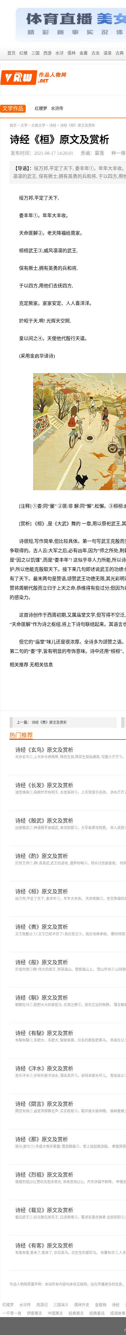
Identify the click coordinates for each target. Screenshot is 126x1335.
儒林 (71, 53)
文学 (24, 125)
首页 (11, 53)
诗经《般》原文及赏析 (41, 962)
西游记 (42, 1305)
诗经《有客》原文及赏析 (44, 1246)
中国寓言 (55, 1313)
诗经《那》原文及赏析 (41, 1139)
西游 (47, 53)
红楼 (23, 53)
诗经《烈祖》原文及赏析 (44, 1175)
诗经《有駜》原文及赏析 (44, 1033)
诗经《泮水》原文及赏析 (44, 1069)
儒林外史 (81, 1305)
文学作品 (12, 108)
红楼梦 (41, 108)
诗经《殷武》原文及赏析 (44, 821)
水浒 (59, 53)
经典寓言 (76, 1313)
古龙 (95, 53)
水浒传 (57, 108)
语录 (107, 53)
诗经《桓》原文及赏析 (41, 892)
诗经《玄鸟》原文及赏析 (44, 750)
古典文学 (38, 125)
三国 (35, 53)
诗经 (52, 125)
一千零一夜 (11, 1313)
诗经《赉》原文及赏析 (49, 722)
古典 (119, 53)
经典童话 (97, 1313)
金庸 (83, 53)
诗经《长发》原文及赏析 (44, 785)
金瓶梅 (100, 1305)
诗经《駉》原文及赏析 (41, 998)
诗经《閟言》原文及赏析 (44, 1104)
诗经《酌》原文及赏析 (41, 856)
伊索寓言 (34, 1313)
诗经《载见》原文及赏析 (44, 1210)
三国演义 (61, 1305)
